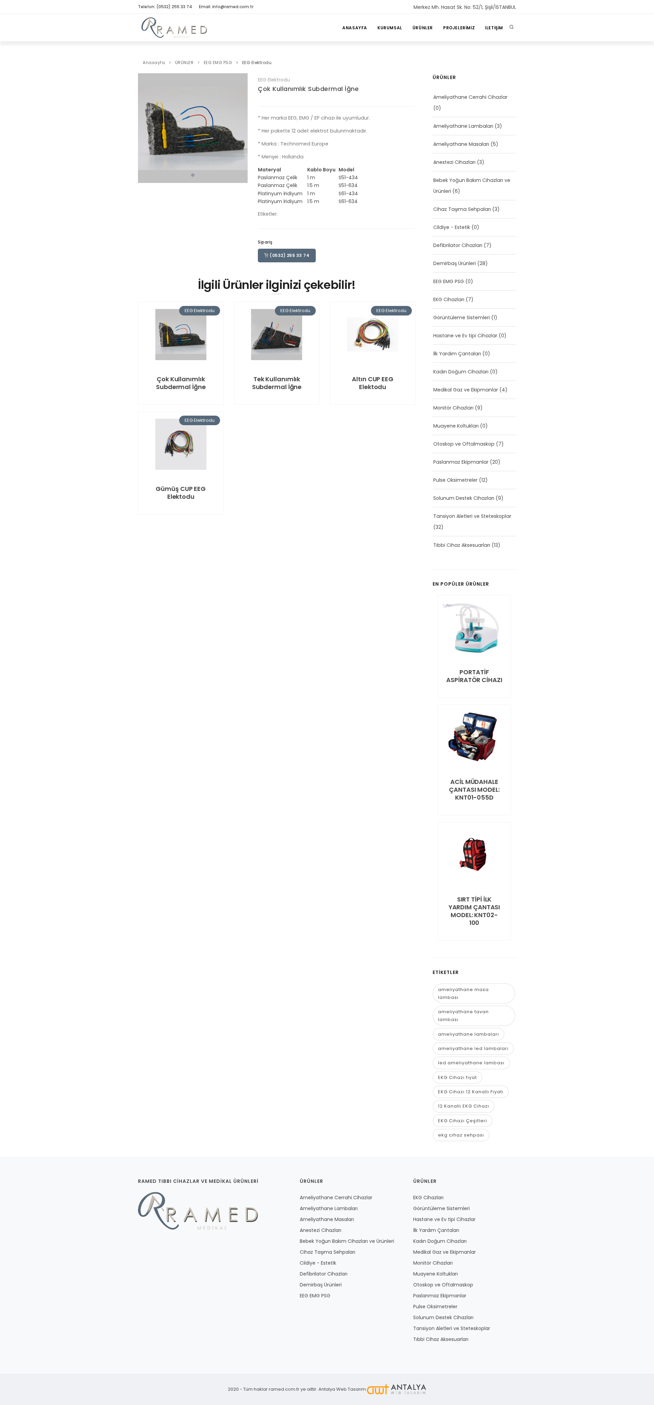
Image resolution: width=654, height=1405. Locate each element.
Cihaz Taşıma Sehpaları (462, 209)
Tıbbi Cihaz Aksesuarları (461, 545)
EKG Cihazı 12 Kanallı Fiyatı (470, 1092)
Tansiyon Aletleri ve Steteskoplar (472, 516)
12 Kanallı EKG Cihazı (463, 1106)
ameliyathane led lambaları (473, 1048)
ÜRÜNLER (422, 28)
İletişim (494, 28)
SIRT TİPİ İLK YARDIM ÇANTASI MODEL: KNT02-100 (474, 911)
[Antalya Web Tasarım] (396, 1389)
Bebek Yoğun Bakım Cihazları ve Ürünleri (347, 1241)
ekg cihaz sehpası (461, 1135)
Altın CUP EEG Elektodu (372, 383)
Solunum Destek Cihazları (463, 498)
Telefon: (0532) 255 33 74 (165, 7)
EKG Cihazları (448, 299)
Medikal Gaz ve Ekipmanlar (465, 389)
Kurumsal (389, 28)
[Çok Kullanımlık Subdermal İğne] (193, 127)
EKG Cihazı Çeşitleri (462, 1120)
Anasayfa (354, 28)
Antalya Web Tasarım (342, 1389)
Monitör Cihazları (453, 407)
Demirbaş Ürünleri (454, 263)
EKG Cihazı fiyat (457, 1077)
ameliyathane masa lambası (463, 993)
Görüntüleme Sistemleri (461, 317)
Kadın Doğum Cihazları (460, 371)
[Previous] (145, 127)
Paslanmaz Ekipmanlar (460, 462)
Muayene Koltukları (456, 425)
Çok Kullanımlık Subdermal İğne (308, 88)
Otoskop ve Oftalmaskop (464, 444)
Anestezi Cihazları (454, 162)
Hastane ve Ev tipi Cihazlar (465, 335)
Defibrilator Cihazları (457, 245)
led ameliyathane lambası (471, 1063)
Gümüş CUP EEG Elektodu (181, 492)
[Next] (241, 127)
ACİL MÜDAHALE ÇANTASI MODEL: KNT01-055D (474, 789)
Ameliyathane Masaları (461, 144)
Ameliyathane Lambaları (463, 126)
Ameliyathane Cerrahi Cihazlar (470, 97)
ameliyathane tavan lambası (463, 1015)
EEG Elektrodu (257, 62)
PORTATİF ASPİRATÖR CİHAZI (474, 676)
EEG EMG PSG (218, 62)
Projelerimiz (459, 28)
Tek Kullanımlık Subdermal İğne (277, 383)
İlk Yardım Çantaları (457, 353)
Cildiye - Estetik (451, 227)
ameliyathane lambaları (468, 1034)
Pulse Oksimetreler (455, 480)
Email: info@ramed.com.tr (226, 7)
